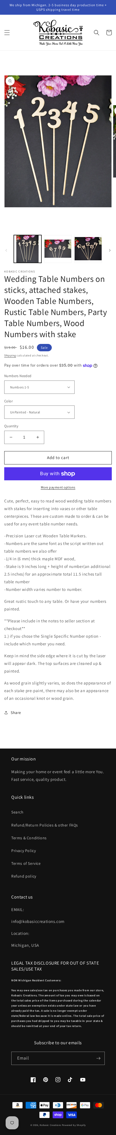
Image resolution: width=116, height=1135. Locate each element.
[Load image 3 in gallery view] (88, 249)
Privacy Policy (23, 850)
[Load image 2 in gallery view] (58, 249)
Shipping (10, 355)
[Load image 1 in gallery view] (27, 249)
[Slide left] (6, 250)
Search (17, 812)
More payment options (58, 487)
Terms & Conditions (29, 837)
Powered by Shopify (74, 1124)
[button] (7, 32)
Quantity (11, 426)
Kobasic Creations (50, 1124)
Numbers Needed (18, 375)
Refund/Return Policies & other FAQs (44, 825)
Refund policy (23, 876)
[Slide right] (110, 250)
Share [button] (16, 712)
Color (8, 401)
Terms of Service (26, 863)
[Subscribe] (98, 1058)
